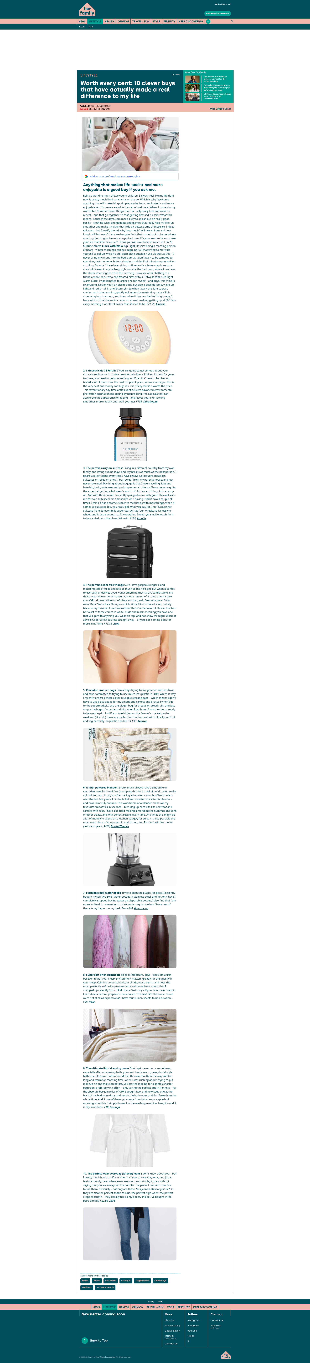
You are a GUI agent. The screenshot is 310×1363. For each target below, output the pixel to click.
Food (91, 27)
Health (109, 21)
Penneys (115, 1107)
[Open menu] (208, 21)
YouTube (192, 1331)
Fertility (169, 21)
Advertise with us (216, 1327)
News (82, 21)
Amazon (160, 304)
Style (156, 21)
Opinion (123, 21)
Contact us (171, 1344)
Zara (112, 1200)
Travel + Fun (140, 21)
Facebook (193, 1325)
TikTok (191, 1336)
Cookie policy (172, 1331)
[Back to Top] (85, 1340)
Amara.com (141, 908)
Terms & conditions (170, 1337)
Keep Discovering (191, 21)
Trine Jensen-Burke (220, 109)
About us (169, 1320)
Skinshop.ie (150, 401)
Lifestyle (95, 21)
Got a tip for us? (223, 4)
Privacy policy (172, 1325)
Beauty (82, 27)
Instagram (193, 1320)
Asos (116, 623)
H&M (92, 1002)
